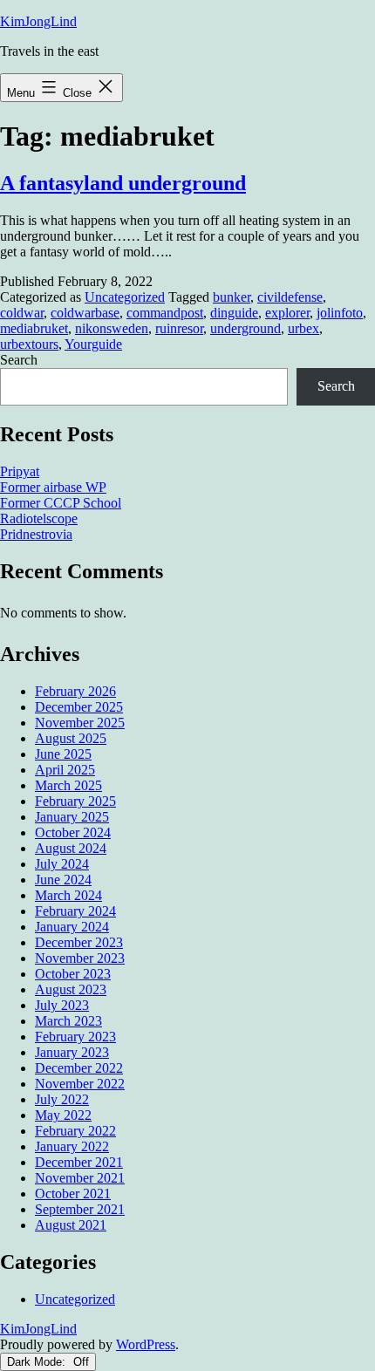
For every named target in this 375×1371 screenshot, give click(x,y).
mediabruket (34, 328)
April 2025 (65, 769)
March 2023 (68, 1020)
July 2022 (62, 1099)
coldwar (22, 312)
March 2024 (68, 895)
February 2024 (75, 911)
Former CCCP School (60, 502)
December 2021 (79, 1162)
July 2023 (62, 1005)
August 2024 (70, 848)
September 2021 (80, 1209)
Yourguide (93, 344)
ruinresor (179, 328)
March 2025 (68, 785)
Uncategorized (125, 297)
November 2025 (80, 722)
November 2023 (80, 958)
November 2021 (80, 1177)
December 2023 (79, 942)
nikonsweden (111, 328)
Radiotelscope (39, 518)
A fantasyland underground (123, 183)
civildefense (290, 297)
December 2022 (79, 1068)
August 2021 (70, 1225)
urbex (303, 328)
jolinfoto (340, 312)
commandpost (164, 312)
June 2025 (63, 754)
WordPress (145, 1344)
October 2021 (73, 1193)
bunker (231, 297)
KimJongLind (38, 21)
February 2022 (75, 1130)
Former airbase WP (53, 487)
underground (245, 328)
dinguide (234, 312)
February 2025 (75, 801)
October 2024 (73, 832)
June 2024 (63, 879)
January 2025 (72, 816)
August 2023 (70, 989)
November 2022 (80, 1083)
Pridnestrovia (36, 534)
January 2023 (72, 1052)
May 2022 (63, 1115)
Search (19, 359)
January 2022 (72, 1146)
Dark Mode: (38, 1361)
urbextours (29, 344)
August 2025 (70, 738)
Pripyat (19, 471)
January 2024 (72, 926)
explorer (287, 312)
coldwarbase (85, 312)
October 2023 (73, 973)
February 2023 (75, 1036)
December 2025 (79, 706)
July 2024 (62, 863)
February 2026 (75, 691)
